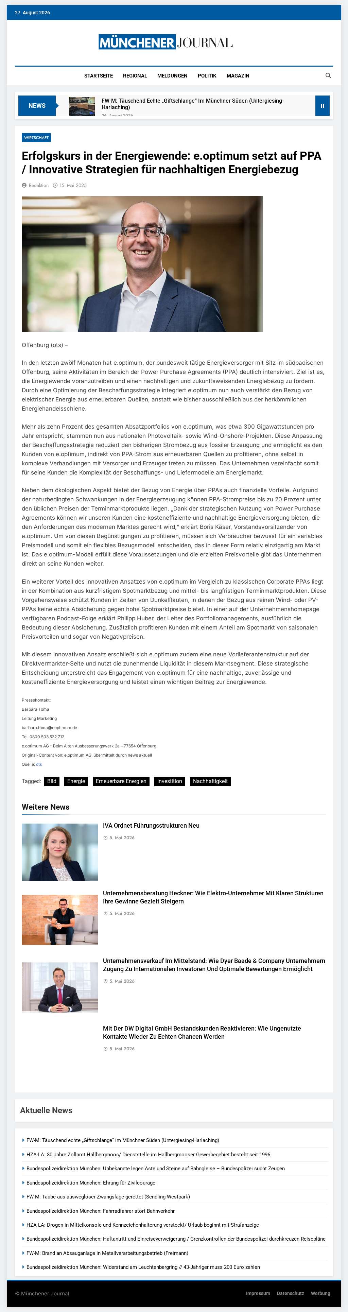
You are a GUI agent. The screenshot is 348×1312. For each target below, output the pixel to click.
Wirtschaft (36, 137)
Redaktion (39, 185)
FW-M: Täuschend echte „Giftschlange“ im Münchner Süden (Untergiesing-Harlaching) (193, 104)
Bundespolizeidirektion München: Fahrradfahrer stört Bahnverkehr (101, 1211)
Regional (135, 76)
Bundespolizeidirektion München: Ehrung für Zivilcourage (91, 1183)
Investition (169, 781)
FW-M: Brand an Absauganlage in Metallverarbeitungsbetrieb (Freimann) (107, 1253)
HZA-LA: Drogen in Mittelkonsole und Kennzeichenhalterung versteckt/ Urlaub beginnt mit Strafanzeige (143, 1225)
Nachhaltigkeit (210, 781)
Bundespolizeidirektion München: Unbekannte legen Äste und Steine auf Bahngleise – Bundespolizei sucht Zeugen (156, 1169)
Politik (207, 76)
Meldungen (172, 76)
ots (39, 764)
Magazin (238, 76)
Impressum (258, 1293)
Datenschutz (290, 1293)
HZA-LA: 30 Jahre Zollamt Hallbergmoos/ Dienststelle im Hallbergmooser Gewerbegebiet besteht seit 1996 (148, 1155)
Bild (51, 781)
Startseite (98, 76)
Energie (76, 781)
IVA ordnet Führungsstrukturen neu (151, 825)
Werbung (320, 1293)
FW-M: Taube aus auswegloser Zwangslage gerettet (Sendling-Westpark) (108, 1197)
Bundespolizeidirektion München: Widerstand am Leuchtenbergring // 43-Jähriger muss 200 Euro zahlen (143, 1267)
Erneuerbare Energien (121, 781)
